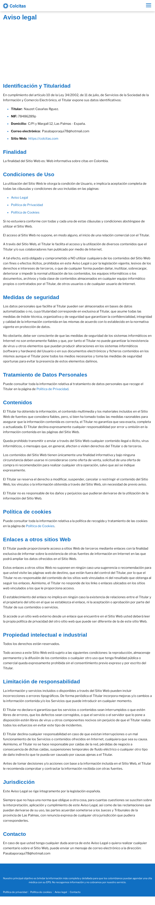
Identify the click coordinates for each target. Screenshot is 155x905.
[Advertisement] (77, 48)
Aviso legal (61, 892)
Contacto (75, 892)
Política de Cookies (25, 212)
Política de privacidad (15, 892)
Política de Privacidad (27, 205)
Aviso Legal (19, 197)
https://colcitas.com (43, 138)
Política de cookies (41, 892)
